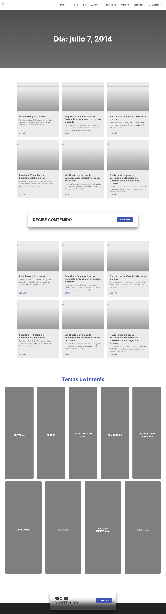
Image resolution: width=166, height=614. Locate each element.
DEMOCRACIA (115, 435)
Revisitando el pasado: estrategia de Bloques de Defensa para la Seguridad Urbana (124, 179)
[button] (125, 219)
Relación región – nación (32, 116)
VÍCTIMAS (63, 530)
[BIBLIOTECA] (142, 525)
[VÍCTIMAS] (63, 525)
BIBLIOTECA (143, 530)
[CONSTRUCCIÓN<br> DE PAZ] (83, 429)
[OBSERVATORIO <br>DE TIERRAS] (146, 429)
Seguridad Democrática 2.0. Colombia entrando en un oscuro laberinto (83, 119)
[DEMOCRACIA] (114, 430)
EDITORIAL (19, 435)
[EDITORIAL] (19, 430)
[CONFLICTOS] (23, 525)
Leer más (22, 133)
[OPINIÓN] (51, 430)
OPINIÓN (51, 435)
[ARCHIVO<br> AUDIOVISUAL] (103, 524)
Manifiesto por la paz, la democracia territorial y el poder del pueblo (82, 178)
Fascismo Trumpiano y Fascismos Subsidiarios (32, 176)
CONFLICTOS (23, 530)
